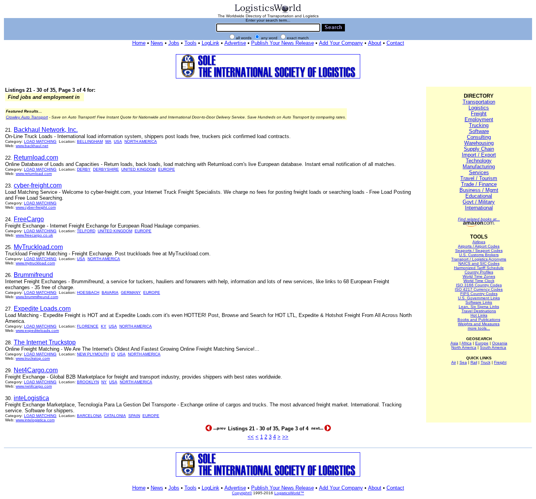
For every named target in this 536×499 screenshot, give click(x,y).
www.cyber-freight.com (36, 207)
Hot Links (478, 315)
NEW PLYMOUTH (93, 354)
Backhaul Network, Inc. (46, 129)
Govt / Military (479, 202)
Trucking (479, 125)
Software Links (478, 302)
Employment (479, 119)
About (374, 43)
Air (453, 362)
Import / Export (479, 155)
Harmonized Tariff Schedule (479, 268)
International (479, 208)
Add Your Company (341, 43)
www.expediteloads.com (37, 330)
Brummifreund (33, 274)
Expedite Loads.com (42, 308)
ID (113, 354)
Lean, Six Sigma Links (479, 306)
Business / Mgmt (478, 190)
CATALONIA (115, 415)
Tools (190, 43)
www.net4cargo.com (34, 386)
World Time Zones (479, 276)
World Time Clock (478, 281)
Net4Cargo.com (36, 370)
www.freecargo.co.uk (34, 235)
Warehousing (479, 143)
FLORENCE (87, 326)
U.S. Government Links (479, 298)
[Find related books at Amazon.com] (479, 225)
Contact (395, 43)
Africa (466, 343)
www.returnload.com (34, 173)
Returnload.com (36, 157)
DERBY (84, 169)
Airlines (478, 242)
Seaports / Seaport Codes (479, 250)
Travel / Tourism (478, 178)
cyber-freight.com (38, 185)
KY (103, 326)
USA (118, 141)
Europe (482, 343)
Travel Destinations (478, 311)
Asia (454, 343)
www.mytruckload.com (35, 263)
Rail (473, 362)
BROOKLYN (88, 382)
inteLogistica (31, 398)
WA (108, 141)
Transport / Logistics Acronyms (478, 259)
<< (251, 437)
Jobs (173, 43)
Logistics (479, 108)
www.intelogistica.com (35, 420)
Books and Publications (479, 319)
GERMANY (131, 292)
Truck (485, 362)
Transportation (479, 102)
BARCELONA (89, 415)
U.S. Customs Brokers (479, 255)
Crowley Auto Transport (27, 117)
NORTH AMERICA (140, 141)
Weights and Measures (479, 324)
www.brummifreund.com (37, 297)
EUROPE (166, 169)
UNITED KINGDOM (138, 169)
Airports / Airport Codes (479, 246)
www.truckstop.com (33, 358)
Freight (479, 114)
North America (463, 347)
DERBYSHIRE (106, 169)
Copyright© (242, 493)
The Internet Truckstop (45, 342)
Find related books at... (479, 219)
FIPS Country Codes (479, 293)
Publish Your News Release (282, 43)
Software (479, 131)
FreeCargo (29, 219)
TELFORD (86, 231)
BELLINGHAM (90, 141)
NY (104, 382)
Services (479, 172)
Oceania (499, 343)
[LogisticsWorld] (268, 12)
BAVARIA (110, 292)
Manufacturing (479, 166)
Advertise (235, 43)
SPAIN (134, 415)
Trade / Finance (479, 184)
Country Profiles (479, 272)
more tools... (479, 328)
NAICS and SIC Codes (479, 263)
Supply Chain (479, 149)
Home (139, 43)
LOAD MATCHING (40, 141)
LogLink (210, 43)
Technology (479, 161)
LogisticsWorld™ (289, 493)
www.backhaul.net (32, 146)
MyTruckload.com (38, 247)
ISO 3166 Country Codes (479, 285)
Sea (463, 362)
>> (285, 437)
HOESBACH (88, 292)
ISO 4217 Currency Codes (479, 289)
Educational (478, 196)
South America (493, 347)
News (157, 43)
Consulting (479, 137)
